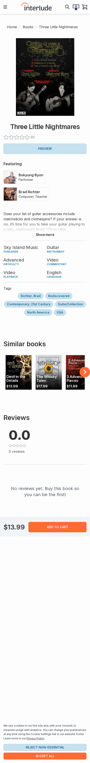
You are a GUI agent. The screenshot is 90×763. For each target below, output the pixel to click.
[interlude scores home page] (36, 6)
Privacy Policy (35, 738)
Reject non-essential (45, 747)
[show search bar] (67, 6)
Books (28, 27)
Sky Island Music (20, 247)
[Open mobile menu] (5, 6)
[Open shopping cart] (84, 6)
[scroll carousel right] (85, 372)
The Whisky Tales (46, 378)
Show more (45, 234)
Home (12, 27)
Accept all (45, 756)
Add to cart (57, 527)
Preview (45, 148)
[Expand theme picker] (76, 6)
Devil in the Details (15, 378)
